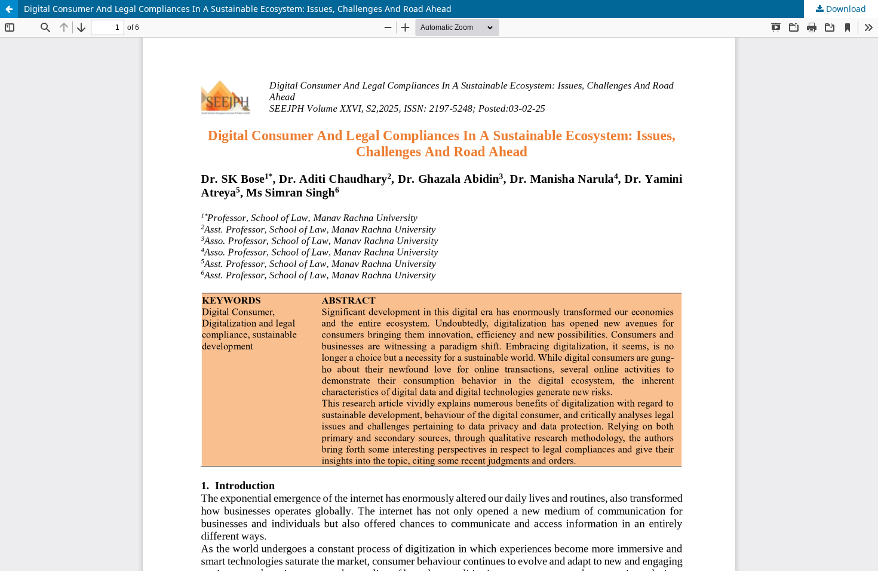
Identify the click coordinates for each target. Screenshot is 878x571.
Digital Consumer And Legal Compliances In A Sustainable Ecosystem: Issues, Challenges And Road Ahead (238, 8)
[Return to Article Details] (9, 9)
